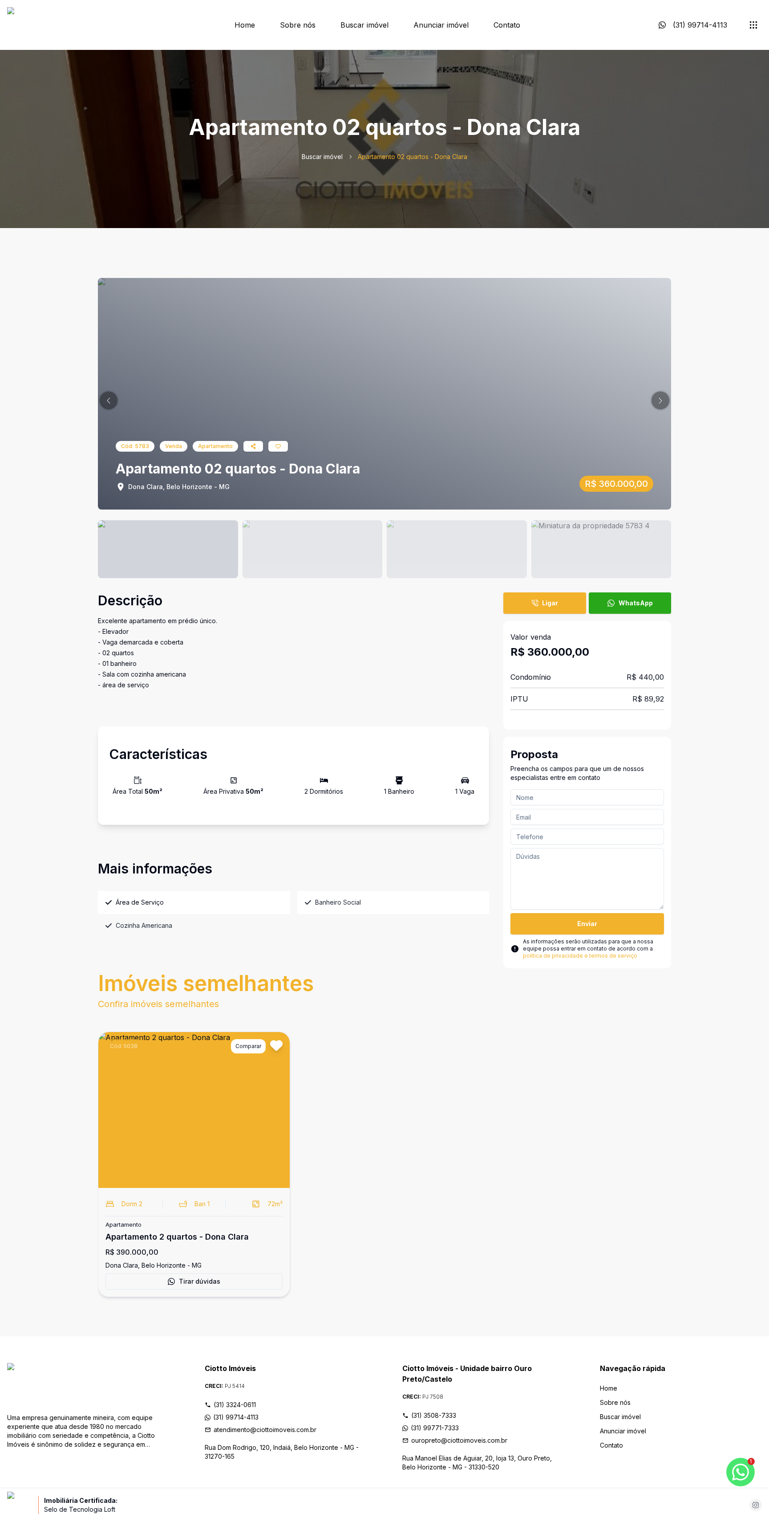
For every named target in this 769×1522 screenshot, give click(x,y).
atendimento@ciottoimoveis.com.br (265, 1429)
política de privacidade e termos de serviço (580, 955)
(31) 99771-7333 (435, 1428)
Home (245, 24)
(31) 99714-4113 (236, 1417)
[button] (108, 400)
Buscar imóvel (364, 24)
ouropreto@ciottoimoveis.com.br (459, 1440)
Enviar (587, 923)
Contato (507, 24)
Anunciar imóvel (441, 24)
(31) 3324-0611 (235, 1404)
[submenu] (753, 25)
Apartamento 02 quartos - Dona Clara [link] (412, 156)
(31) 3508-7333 (433, 1415)
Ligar (550, 603)
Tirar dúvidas (199, 1281)
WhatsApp (636, 603)
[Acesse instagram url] (755, 1505)
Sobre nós (298, 24)
